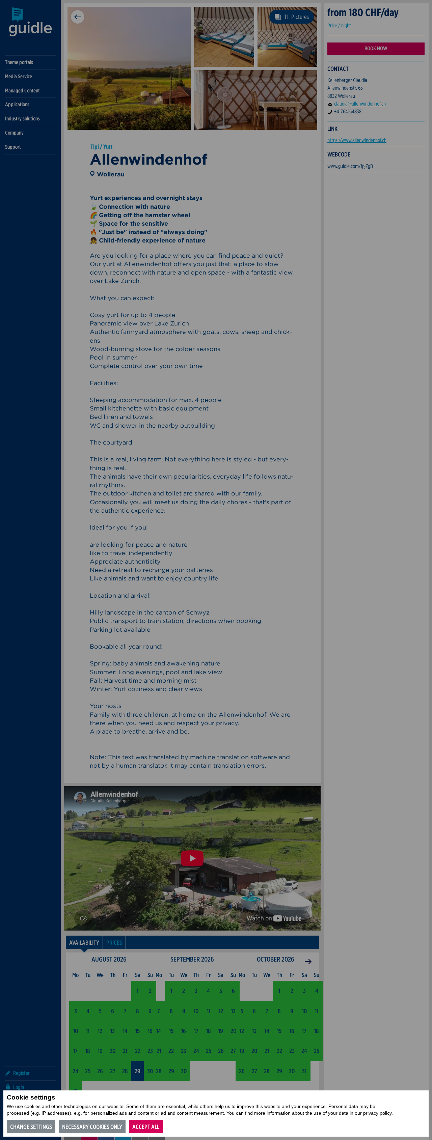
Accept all (145, 1126)
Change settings (31, 1126)
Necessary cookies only (92, 1126)
